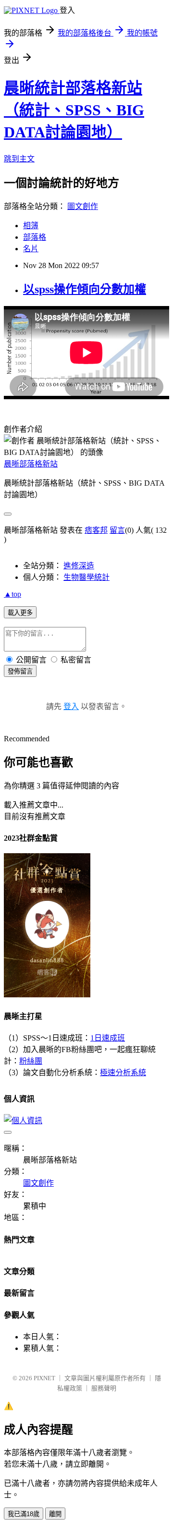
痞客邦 (96, 530)
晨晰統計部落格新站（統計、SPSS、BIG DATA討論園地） (74, 110)
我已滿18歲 (23, 1514)
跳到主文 (19, 159)
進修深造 (78, 566)
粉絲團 (30, 1061)
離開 (55, 1514)
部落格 (34, 237)
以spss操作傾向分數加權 (84, 289)
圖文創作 (82, 206)
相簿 (30, 225)
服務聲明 (103, 1388)
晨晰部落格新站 (31, 464)
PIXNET (44, 1378)
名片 (30, 249)
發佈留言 (20, 671)
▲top (12, 594)
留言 (117, 530)
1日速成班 (107, 1038)
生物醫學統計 (86, 577)
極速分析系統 (123, 1072)
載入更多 (20, 612)
